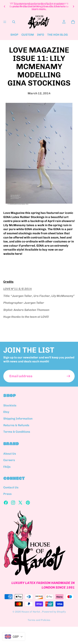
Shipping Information (17, 418)
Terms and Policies (39, 620)
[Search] (13, 21)
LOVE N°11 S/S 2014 (17, 289)
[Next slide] (73, 6)
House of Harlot (31, 611)
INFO (40, 35)
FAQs (7, 467)
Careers (9, 460)
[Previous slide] (4, 6)
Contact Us (11, 487)
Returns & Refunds (16, 425)
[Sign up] (68, 376)
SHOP (14, 35)
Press (7, 494)
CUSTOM (27, 35)
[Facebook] (5, 502)
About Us (9, 453)
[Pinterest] (27, 502)
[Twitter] (20, 502)
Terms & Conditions (16, 432)
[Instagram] (13, 502)
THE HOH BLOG (57, 35)
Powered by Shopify (54, 611)
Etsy (6, 412)
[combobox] (13, 636)
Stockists (9, 405)
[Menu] (5, 22)
